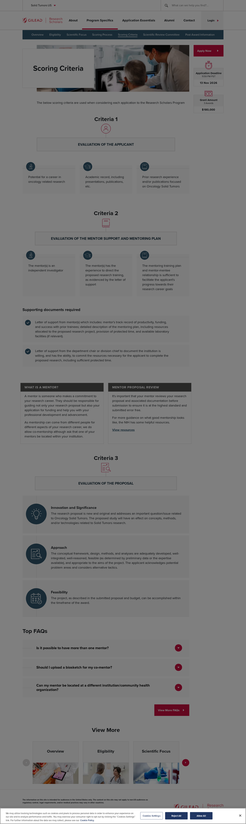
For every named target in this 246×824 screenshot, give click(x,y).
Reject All (176, 815)
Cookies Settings (151, 815)
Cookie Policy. (87, 820)
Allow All (201, 815)
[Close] (240, 816)
